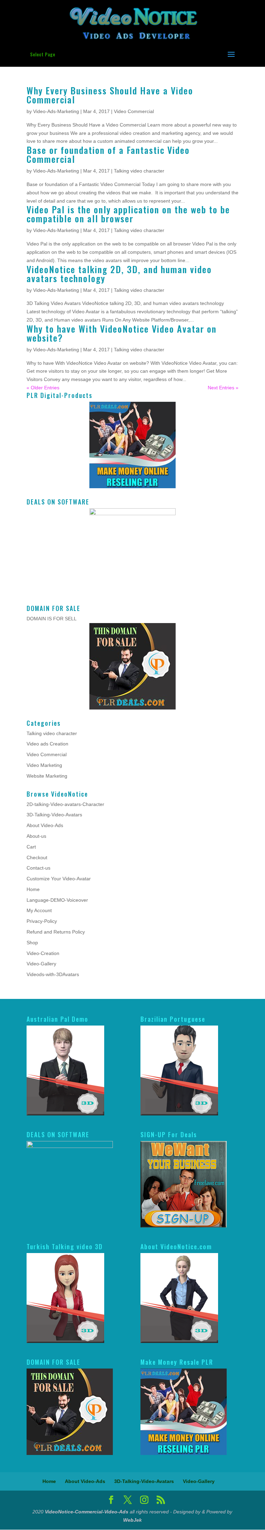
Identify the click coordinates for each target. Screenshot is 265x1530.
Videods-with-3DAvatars (53, 974)
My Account (39, 910)
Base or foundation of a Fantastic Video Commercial (108, 154)
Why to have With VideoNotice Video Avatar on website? (122, 333)
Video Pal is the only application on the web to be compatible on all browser (128, 214)
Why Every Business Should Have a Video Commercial (110, 95)
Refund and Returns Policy (56, 932)
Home (33, 889)
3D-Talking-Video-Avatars (54, 814)
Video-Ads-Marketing (56, 111)
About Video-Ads (45, 825)
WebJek (132, 1520)
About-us (36, 836)
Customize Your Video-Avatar (59, 878)
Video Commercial (134, 111)
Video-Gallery (41, 963)
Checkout (37, 857)
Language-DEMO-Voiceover (57, 900)
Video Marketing (44, 765)
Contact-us (38, 868)
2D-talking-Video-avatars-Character (65, 804)
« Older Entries (43, 387)
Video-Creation (43, 953)
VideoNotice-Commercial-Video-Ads (86, 1511)
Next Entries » (223, 387)
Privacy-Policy (42, 921)
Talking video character (139, 171)
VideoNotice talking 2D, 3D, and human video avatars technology (119, 273)
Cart (31, 847)
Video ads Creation (47, 744)
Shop (32, 942)
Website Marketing (47, 776)
